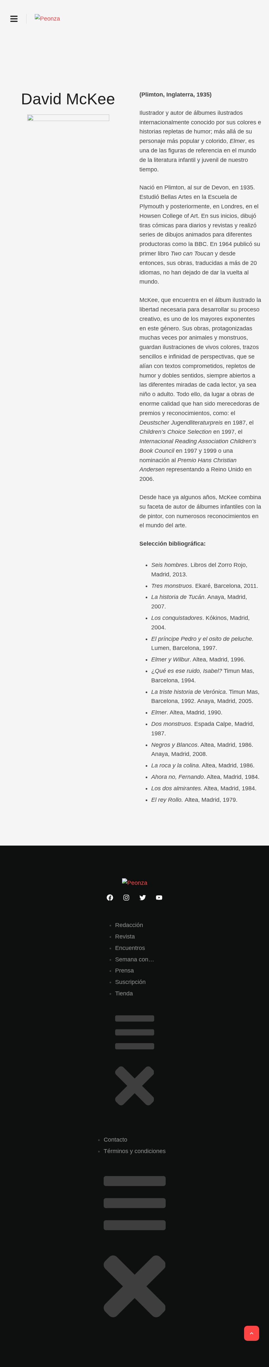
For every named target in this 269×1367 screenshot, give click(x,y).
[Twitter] (142, 897)
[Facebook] (110, 897)
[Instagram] (126, 897)
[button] (14, 19)
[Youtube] (159, 897)
